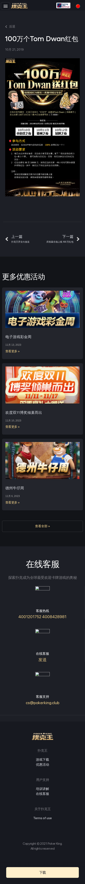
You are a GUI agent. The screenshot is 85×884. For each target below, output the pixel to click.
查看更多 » (12, 351)
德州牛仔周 (14, 488)
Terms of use (42, 818)
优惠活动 (42, 765)
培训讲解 (42, 789)
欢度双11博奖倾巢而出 (23, 412)
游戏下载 (42, 760)
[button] (5, 5)
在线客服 (42, 794)
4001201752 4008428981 (42, 616)
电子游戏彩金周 (18, 337)
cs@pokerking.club (42, 702)
